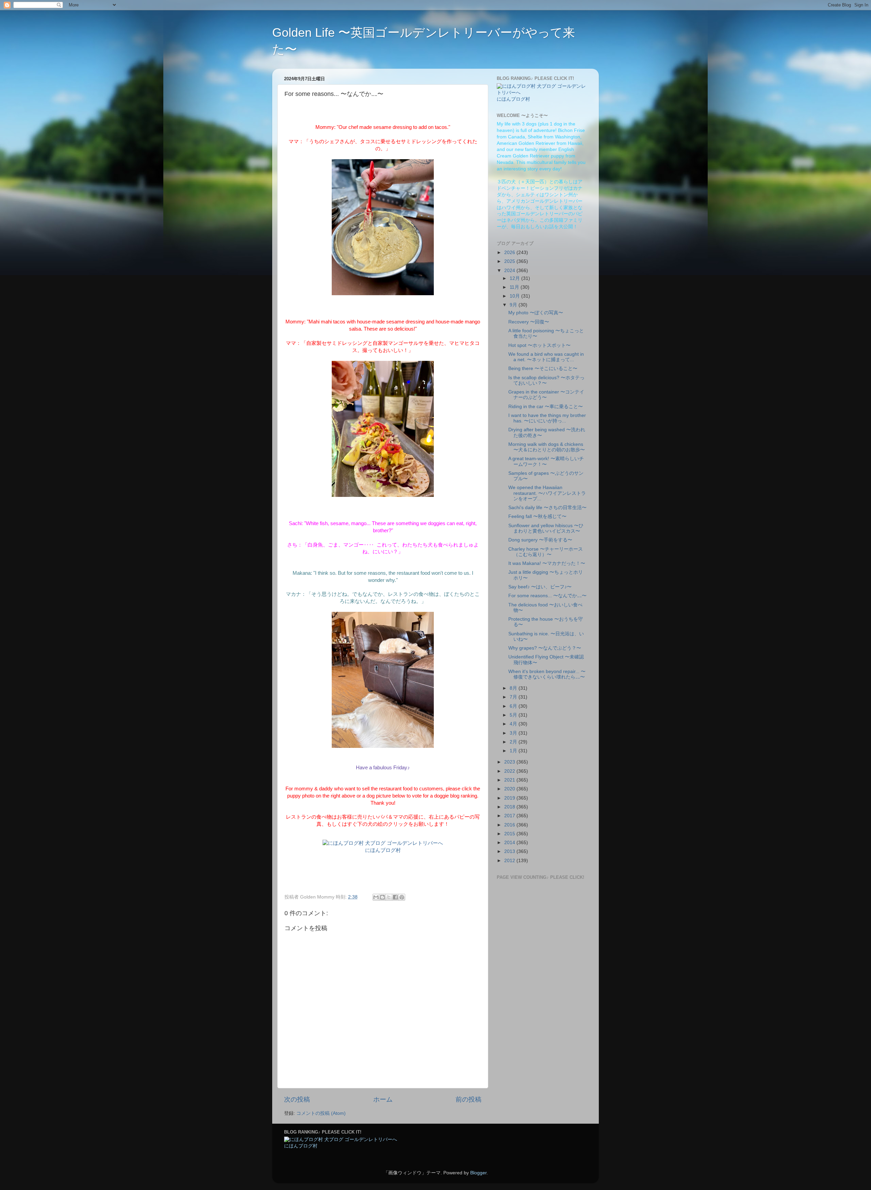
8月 (514, 688)
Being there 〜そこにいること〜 (542, 368)
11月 (515, 287)
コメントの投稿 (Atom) (321, 1113)
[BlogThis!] (382, 897)
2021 (510, 780)
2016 (510, 824)
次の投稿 (297, 1099)
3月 (514, 733)
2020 (510, 788)
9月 (514, 304)
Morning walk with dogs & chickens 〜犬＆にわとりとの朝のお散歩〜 (546, 447)
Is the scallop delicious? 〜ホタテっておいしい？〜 (546, 380)
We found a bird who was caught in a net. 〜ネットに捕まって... (546, 357)
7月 (514, 697)
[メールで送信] (376, 897)
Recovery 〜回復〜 (528, 321)
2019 (510, 798)
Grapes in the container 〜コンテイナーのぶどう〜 (546, 394)
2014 (510, 842)
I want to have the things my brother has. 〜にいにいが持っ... (547, 418)
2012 (510, 860)
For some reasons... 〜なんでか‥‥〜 (547, 595)
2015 (510, 833)
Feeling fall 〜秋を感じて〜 (537, 516)
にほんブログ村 (383, 850)
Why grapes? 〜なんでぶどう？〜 (544, 648)
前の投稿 (468, 1099)
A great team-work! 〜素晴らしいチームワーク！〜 (546, 461)
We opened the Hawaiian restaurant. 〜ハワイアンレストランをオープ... (547, 493)
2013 (510, 851)
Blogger (478, 1172)
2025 (510, 261)
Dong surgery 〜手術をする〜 (540, 539)
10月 (515, 296)
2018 (510, 806)
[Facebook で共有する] (395, 897)
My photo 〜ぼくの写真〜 (535, 312)
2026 (510, 252)
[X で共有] (388, 897)
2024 (510, 270)
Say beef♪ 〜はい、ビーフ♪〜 (540, 586)
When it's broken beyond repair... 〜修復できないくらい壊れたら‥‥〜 (547, 674)
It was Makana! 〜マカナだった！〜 (546, 563)
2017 (510, 815)
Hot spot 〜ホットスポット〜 (539, 345)
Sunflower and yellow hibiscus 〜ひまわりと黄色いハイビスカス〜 (546, 528)
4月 (514, 723)
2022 (510, 771)
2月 (514, 741)
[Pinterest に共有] (401, 897)
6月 (514, 706)
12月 (515, 278)
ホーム (383, 1099)
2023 (510, 762)
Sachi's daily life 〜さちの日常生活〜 (547, 507)
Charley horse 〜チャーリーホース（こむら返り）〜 (545, 552)
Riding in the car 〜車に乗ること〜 (545, 406)
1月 (514, 750)
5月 (514, 715)
